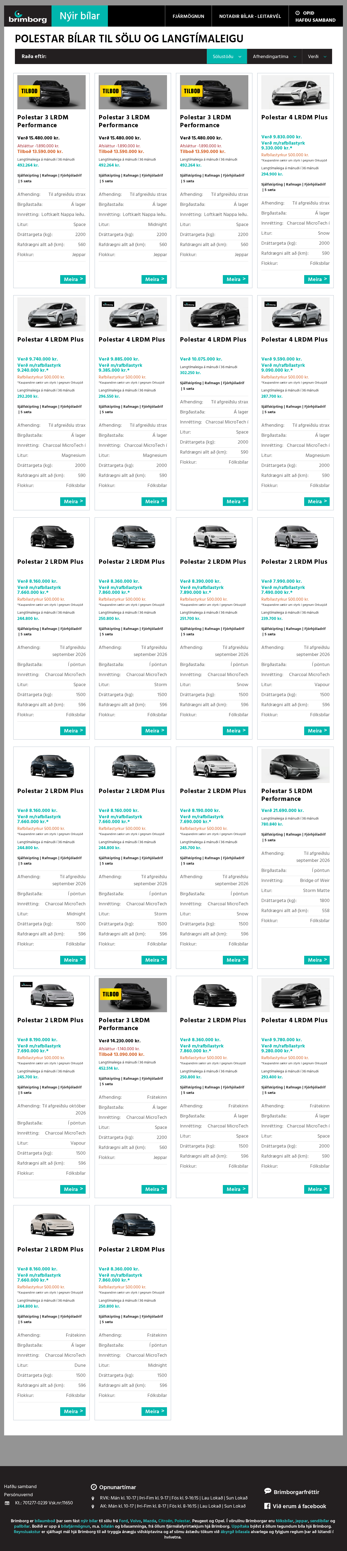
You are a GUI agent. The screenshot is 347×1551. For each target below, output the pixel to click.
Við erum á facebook (299, 1506)
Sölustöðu (223, 57)
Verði (313, 57)
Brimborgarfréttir (296, 1492)
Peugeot (200, 1521)
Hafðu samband (315, 20)
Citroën (165, 1521)
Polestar (182, 1521)
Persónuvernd (18, 1495)
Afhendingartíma (270, 57)
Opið (308, 13)
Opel (219, 1521)
